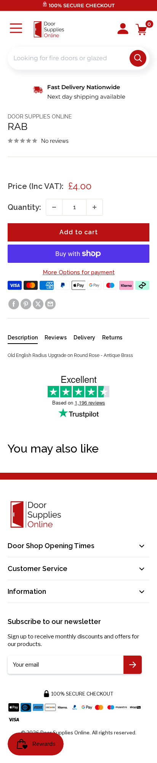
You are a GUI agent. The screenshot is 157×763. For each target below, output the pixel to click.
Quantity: (24, 207)
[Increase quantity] (95, 207)
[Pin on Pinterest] (26, 304)
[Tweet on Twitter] (38, 304)
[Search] (138, 58)
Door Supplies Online (40, 117)
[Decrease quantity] (54, 207)
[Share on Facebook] (13, 304)
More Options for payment (79, 272)
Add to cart (78, 232)
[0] (141, 29)
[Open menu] (16, 29)
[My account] (122, 29)
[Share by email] (50, 304)
